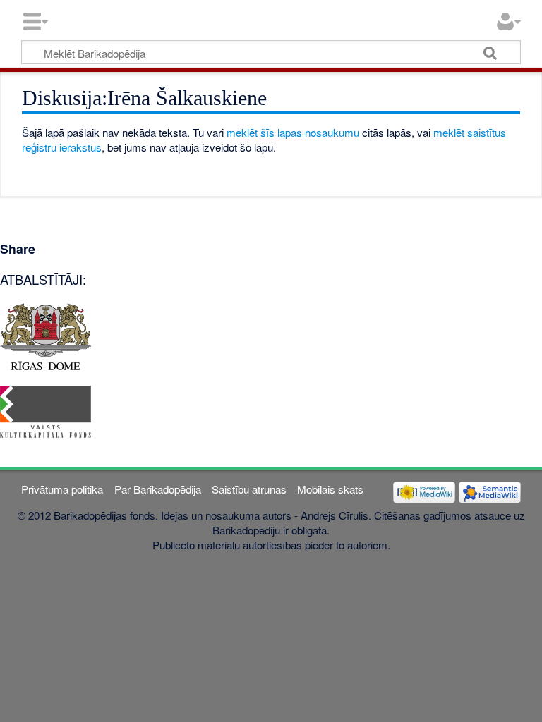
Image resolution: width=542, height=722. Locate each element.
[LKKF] (45, 410)
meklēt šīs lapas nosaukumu (293, 132)
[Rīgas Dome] (45, 335)
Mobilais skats (330, 489)
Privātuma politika (62, 489)
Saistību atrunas (249, 489)
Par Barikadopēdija (157, 489)
